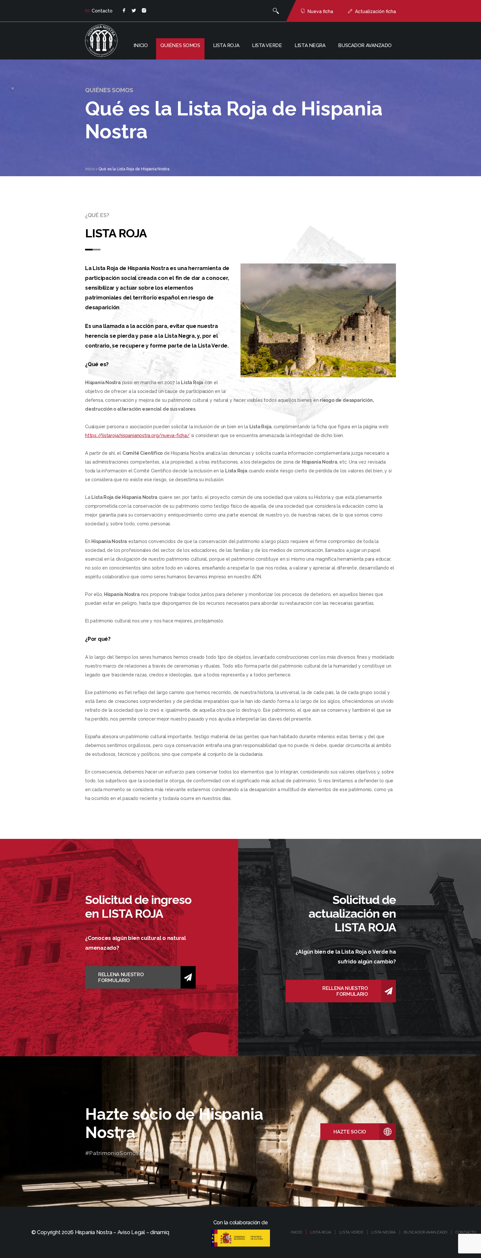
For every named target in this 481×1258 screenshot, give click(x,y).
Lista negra (309, 45)
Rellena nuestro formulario (121, 977)
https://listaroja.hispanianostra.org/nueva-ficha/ (137, 435)
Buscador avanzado (365, 45)
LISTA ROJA (320, 1232)
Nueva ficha (320, 11)
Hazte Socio (349, 1132)
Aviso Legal (131, 1232)
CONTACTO (465, 1232)
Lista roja (226, 45)
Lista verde (267, 45)
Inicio (141, 45)
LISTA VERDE (351, 1232)
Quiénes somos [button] (180, 45)
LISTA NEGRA (383, 1232)
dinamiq (159, 1232)
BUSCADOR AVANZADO (425, 1232)
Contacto (102, 10)
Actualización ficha (375, 11)
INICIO (296, 1232)
